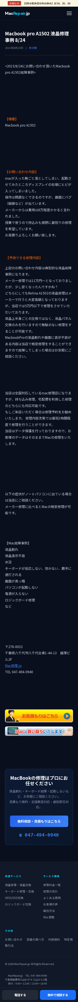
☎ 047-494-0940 (39, 835)
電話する (20, 995)
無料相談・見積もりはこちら (39, 821)
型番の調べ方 (35, 939)
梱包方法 (49, 911)
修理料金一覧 (52, 885)
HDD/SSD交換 (14, 898)
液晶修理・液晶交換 (18, 885)
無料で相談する (58, 995)
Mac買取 (48, 917)
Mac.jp (17, 13)
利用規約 (54, 939)
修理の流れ (50, 891)
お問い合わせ (13, 939)
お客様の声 (50, 904)
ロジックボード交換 (18, 904)
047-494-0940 (39, 975)
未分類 (33, 48)
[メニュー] (69, 13)
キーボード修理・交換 (19, 891)
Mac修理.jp (13, 665)
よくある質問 (52, 898)
